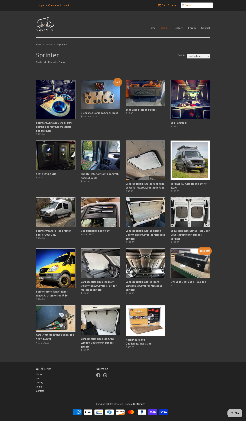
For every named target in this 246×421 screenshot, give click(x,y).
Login (41, 5)
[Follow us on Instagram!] (105, 376)
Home (152, 27)
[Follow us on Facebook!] (99, 376)
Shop (164, 27)
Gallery (179, 27)
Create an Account (58, 5)
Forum (192, 27)
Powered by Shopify (135, 404)
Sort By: (181, 55)
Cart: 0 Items (169, 5)
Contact (205, 27)
